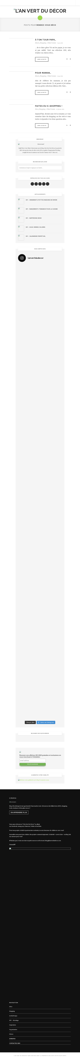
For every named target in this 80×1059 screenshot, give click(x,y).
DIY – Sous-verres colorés (35, 227)
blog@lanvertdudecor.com (53, 840)
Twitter (33, 826)
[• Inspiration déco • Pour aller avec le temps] (57, 580)
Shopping (43, 43)
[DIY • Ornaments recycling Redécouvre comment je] (45, 367)
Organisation (13, 1029)
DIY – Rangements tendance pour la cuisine (42, 209)
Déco (36, 109)
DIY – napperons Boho (34, 218)
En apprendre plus (19, 812)
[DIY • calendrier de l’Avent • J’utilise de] (23, 383)
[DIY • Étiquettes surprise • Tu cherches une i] (57, 303)
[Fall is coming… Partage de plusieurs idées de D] (34, 682)
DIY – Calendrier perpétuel (36, 236)
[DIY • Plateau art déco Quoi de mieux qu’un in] (45, 691)
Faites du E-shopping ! (48, 106)
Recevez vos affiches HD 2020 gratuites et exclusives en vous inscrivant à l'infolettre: (40, 756)
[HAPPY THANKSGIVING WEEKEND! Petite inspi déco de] (57, 453)
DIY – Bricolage (14, 1020)
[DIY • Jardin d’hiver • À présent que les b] (23, 461)
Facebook (14, 826)
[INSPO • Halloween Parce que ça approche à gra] (23, 522)
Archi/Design (13, 1016)
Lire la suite (41, 59)
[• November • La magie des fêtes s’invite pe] (34, 451)
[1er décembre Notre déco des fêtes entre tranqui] (45, 299)
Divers (37, 43)
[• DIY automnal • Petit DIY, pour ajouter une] (34, 568)
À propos (12, 1038)
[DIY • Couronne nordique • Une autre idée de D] (34, 383)
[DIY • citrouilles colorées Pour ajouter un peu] (23, 690)
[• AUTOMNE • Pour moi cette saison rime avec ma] (45, 555)
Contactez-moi (14, 1043)
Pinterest (27, 826)
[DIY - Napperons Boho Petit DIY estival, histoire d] (57, 685)
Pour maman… (43, 73)
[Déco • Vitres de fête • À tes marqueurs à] (23, 294)
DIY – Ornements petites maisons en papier (41, 200)
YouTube (38, 826)
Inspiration (12, 1025)
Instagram (21, 826)
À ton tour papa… (45, 40)
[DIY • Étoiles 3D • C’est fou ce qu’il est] (34, 292)
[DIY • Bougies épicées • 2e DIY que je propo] (57, 373)
